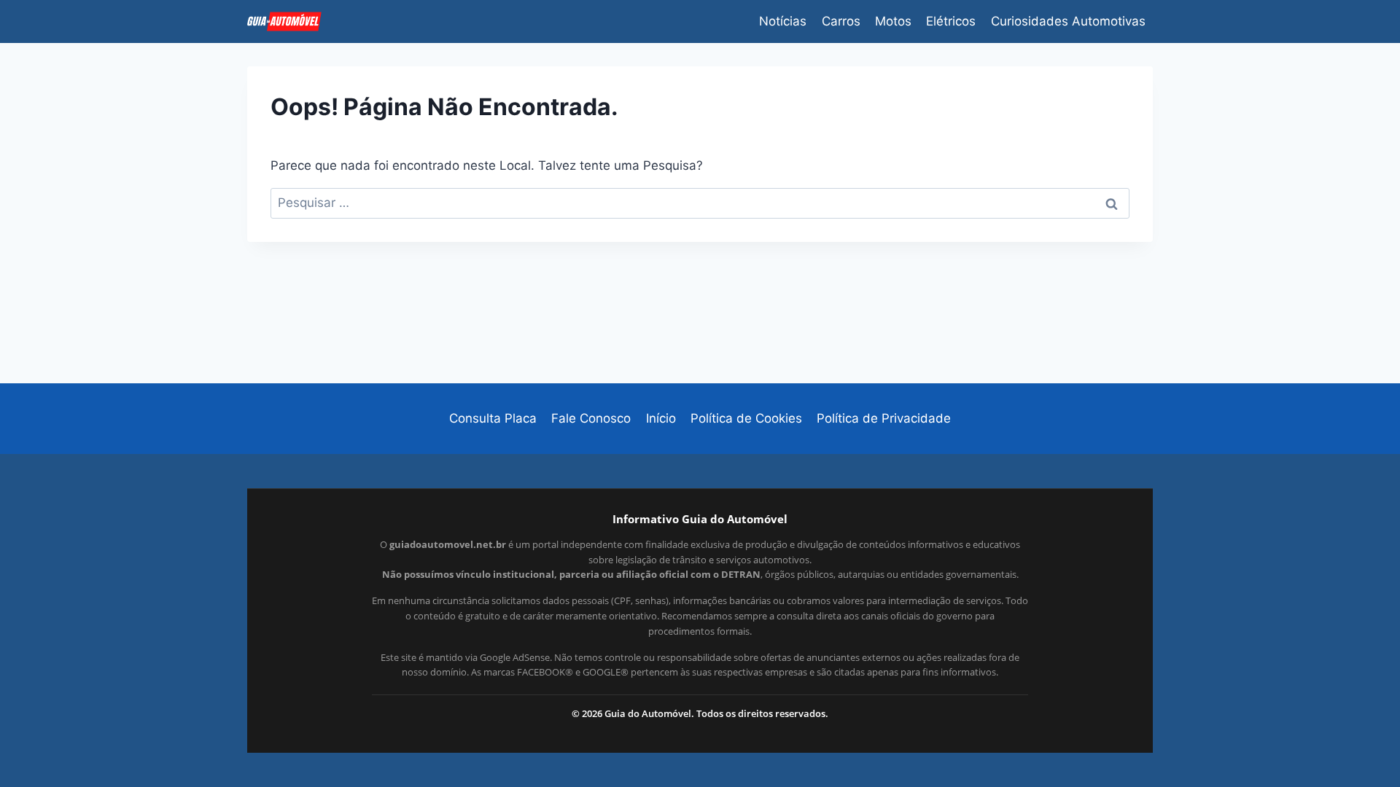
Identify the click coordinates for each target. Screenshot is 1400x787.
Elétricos (951, 21)
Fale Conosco (591, 418)
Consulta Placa (493, 418)
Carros (841, 21)
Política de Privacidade (884, 418)
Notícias (782, 21)
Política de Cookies (746, 418)
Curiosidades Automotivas (1068, 21)
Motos (893, 21)
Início (661, 418)
